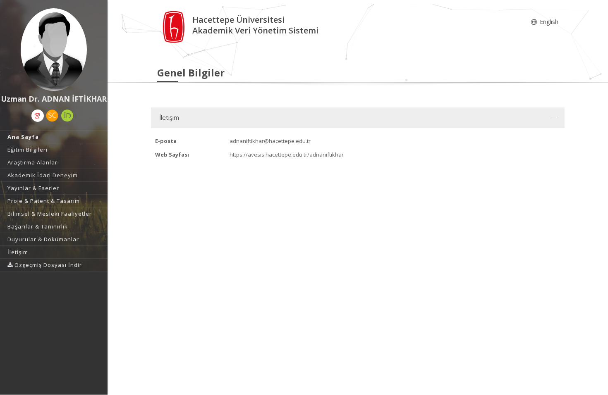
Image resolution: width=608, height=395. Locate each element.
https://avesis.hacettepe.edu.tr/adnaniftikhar (287, 154)
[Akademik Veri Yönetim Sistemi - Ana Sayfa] (174, 26)
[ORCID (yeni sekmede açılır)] (67, 115)
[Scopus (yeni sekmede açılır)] (52, 115)
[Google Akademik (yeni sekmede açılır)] (37, 115)
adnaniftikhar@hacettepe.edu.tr (270, 141)
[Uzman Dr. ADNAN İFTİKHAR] (54, 49)
